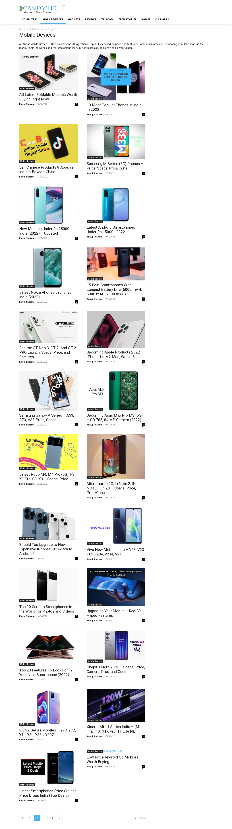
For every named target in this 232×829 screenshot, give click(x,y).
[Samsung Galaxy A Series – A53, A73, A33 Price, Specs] (48, 391)
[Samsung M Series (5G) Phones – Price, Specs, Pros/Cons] (116, 141)
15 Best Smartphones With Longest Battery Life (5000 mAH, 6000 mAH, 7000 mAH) (114, 289)
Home (22, 29)
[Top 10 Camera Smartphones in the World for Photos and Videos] (48, 585)
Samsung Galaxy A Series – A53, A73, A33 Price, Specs (46, 417)
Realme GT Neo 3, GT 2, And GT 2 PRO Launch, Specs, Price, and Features (47, 352)
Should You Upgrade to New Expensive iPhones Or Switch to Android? (45, 549)
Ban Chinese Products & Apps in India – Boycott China (46, 169)
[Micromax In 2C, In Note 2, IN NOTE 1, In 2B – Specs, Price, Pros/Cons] (116, 456)
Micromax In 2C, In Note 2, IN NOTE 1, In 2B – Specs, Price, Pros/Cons (111, 488)
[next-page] (60, 818)
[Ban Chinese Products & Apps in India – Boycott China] (48, 143)
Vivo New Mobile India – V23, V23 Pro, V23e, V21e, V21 (115, 551)
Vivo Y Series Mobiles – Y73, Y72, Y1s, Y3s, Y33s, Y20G (47, 732)
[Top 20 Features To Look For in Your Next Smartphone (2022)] (48, 648)
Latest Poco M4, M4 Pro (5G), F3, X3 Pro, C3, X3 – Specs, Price (47, 476)
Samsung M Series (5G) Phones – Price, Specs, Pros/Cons (115, 166)
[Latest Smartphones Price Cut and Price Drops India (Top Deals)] (48, 767)
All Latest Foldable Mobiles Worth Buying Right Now (48, 96)
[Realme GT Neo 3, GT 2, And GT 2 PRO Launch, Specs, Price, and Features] (48, 327)
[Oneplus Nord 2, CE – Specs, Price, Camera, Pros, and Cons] (116, 646)
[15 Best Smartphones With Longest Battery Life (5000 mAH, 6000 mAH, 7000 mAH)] (116, 263)
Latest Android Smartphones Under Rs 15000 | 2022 (111, 229)
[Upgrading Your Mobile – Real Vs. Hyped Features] (116, 587)
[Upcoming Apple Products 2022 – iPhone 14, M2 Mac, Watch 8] (116, 329)
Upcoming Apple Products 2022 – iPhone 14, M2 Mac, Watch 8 (115, 354)
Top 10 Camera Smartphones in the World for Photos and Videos (46, 609)
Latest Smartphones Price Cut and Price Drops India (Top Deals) (48, 793)
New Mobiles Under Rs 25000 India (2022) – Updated (44, 231)
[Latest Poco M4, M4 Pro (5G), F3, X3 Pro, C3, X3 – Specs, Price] (48, 452)
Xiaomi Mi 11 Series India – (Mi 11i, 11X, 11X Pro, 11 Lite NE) (113, 729)
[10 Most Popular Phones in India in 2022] (116, 76)
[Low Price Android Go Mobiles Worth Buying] (116, 751)
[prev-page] (22, 818)
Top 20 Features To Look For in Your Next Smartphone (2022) (45, 672)
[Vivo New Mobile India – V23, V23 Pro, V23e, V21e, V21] (116, 526)
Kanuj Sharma (27, 104)
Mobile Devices (37, 29)
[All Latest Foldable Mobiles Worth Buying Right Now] (48, 71)
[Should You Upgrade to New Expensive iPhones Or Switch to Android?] (48, 523)
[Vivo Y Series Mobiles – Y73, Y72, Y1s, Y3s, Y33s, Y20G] (48, 707)
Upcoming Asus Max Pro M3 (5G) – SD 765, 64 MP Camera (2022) (115, 417)
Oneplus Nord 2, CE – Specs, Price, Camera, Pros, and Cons (116, 669)
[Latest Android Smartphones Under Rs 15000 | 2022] (116, 204)
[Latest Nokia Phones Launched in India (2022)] (48, 267)
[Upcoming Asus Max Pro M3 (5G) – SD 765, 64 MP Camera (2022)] (116, 391)
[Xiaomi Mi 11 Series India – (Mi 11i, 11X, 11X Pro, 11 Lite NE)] (116, 705)
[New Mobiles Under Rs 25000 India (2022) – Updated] (48, 205)
